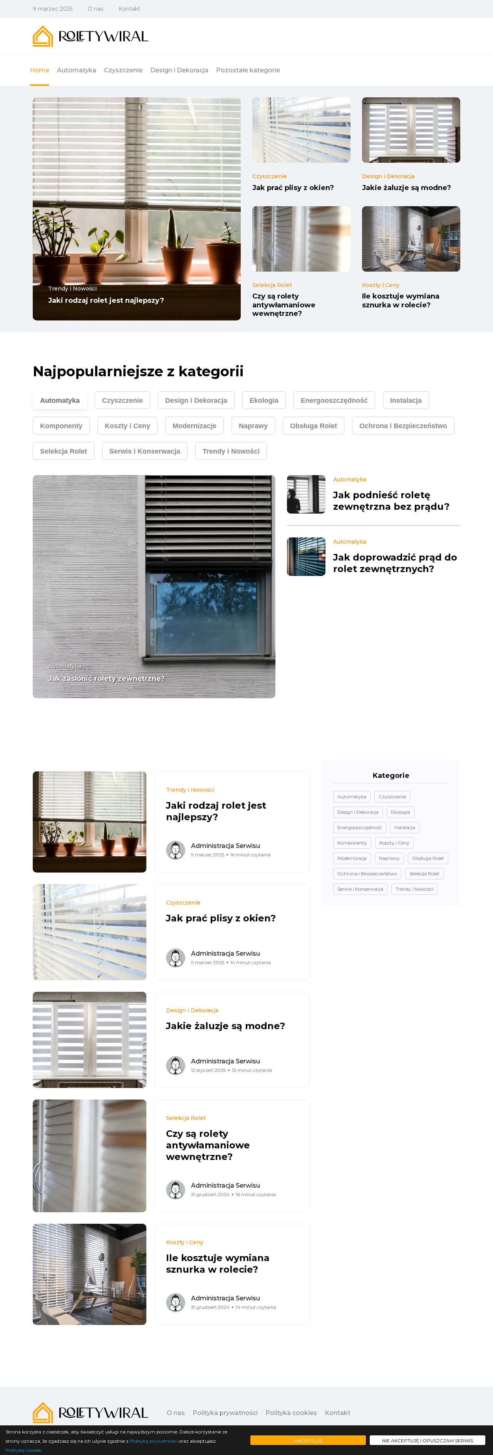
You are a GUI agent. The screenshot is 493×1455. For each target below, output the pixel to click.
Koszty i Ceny (380, 285)
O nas (95, 8)
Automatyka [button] (76, 70)
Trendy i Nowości (72, 288)
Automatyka (60, 400)
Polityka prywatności (225, 1413)
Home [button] (39, 70)
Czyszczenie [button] (123, 70)
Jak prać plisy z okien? (293, 188)
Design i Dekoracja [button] (179, 70)
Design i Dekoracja (388, 176)
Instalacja (406, 400)
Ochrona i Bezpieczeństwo (403, 426)
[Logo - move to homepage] (90, 36)
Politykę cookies (23, 1450)
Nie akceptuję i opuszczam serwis (427, 1440)
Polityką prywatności (154, 1441)
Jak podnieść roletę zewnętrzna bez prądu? (391, 500)
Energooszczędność (334, 400)
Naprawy (253, 426)
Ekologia (264, 400)
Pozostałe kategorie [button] (248, 70)
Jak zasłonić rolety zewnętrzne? (106, 678)
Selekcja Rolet (272, 285)
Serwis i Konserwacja (144, 451)
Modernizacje (194, 426)
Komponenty (61, 426)
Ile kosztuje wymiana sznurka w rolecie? (400, 300)
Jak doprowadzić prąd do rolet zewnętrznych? (395, 563)
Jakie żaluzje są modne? (406, 188)
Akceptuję (308, 1440)
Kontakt (129, 8)
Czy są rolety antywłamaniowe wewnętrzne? (283, 305)
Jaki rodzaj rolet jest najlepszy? (106, 301)
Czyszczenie (269, 176)
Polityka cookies (291, 1413)
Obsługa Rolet (313, 426)
